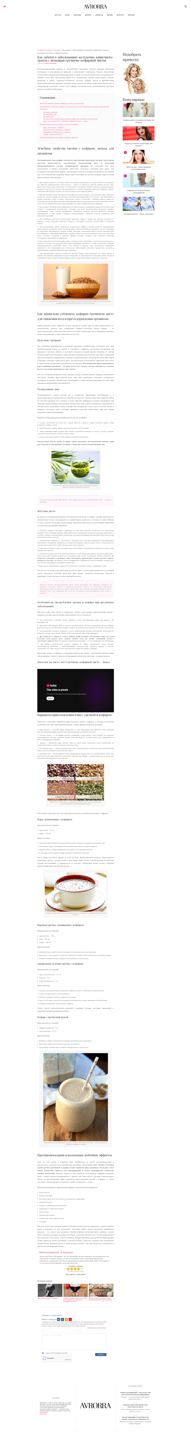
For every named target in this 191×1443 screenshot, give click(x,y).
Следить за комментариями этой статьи (55, 1352)
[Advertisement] (95, 32)
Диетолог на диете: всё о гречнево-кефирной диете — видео (65, 121)
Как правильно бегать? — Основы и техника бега (138, 214)
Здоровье (77, 15)
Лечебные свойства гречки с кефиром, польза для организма (62, 103)
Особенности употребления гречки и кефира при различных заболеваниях (70, 119)
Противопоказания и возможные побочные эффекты (59, 137)
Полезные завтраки (50, 112)
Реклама (131, 15)
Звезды (110, 15)
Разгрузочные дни (50, 114)
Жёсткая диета (48, 117)
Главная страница (44, 50)
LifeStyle (99, 15)
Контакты (43, 1412)
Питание (57, 50)
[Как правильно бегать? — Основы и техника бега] (138, 204)
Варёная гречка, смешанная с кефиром (57, 130)
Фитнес (88, 15)
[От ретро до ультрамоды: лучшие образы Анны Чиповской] (138, 133)
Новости (120, 15)
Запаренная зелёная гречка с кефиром (57, 132)
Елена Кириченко (51, 63)
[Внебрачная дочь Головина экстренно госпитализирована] (138, 180)
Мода (67, 15)
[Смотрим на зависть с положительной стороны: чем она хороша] (138, 110)
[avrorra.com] (14, 6)
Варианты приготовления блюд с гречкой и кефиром (59, 124)
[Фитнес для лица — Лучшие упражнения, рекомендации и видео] (138, 157)
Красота (58, 15)
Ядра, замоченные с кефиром (53, 127)
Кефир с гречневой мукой (52, 134)
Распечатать (68, 1252)
